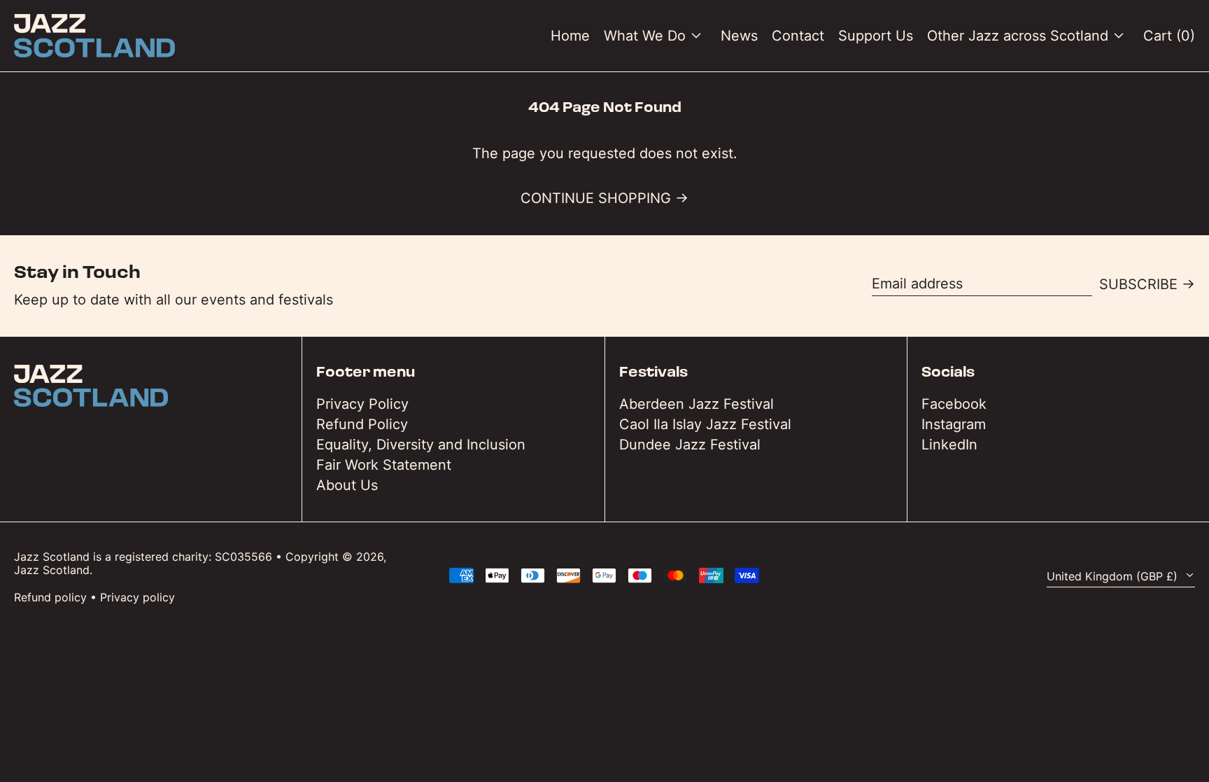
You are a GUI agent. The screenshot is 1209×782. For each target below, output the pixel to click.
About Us (347, 485)
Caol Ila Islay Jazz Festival (705, 424)
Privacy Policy (362, 404)
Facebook (954, 404)
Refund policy (50, 597)
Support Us (875, 35)
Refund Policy (362, 424)
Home (570, 35)
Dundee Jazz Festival (690, 444)
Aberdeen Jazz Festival (696, 404)
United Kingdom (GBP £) (1114, 576)
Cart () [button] (1169, 35)
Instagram (953, 424)
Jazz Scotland (52, 570)
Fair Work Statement (383, 464)
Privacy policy (137, 597)
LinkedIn (949, 444)
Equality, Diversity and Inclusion (420, 444)
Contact (798, 35)
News (739, 35)
